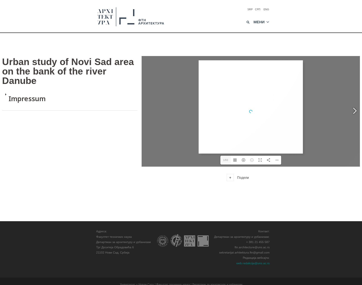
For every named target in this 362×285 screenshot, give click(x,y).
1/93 (225, 160)
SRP (250, 9)
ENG (266, 9)
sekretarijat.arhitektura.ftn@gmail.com (244, 252)
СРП (257, 9)
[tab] (69, 100)
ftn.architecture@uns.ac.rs (252, 247)
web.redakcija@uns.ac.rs (253, 263)
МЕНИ (259, 21)
